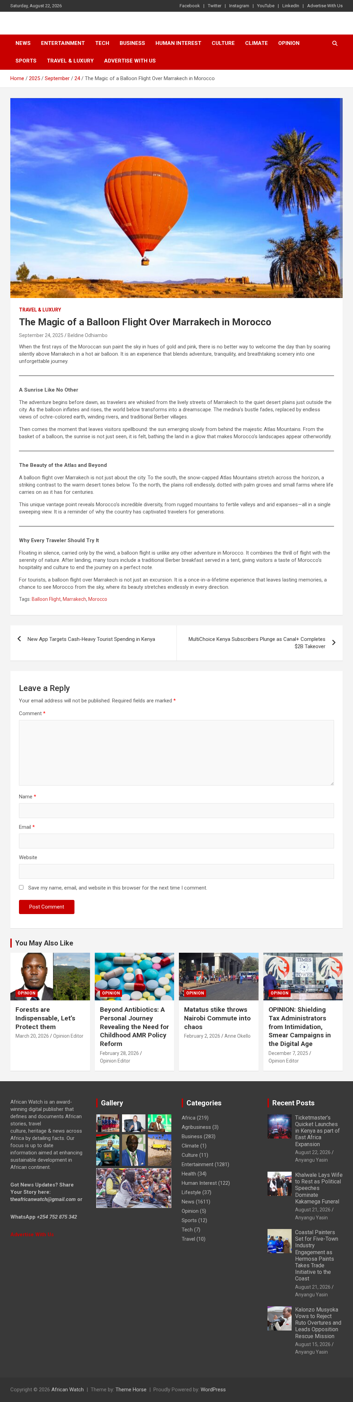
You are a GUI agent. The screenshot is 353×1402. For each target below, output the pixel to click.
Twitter (214, 5)
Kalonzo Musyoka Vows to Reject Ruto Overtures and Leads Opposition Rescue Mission (318, 1322)
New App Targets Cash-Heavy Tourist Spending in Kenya (91, 639)
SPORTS (26, 61)
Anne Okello (237, 1036)
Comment (32, 713)
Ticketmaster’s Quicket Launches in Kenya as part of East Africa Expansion (317, 1130)
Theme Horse (131, 1389)
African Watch (67, 1389)
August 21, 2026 (313, 1209)
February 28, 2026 (119, 1053)
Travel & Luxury (70, 61)
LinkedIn (290, 5)
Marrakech (74, 599)
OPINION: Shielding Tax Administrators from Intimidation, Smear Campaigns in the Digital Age (300, 1027)
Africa (188, 1118)
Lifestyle (191, 1192)
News (23, 43)
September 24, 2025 (41, 335)
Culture (223, 43)
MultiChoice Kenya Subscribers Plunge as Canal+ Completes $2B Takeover (257, 643)
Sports (189, 1220)
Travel (188, 1239)
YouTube (265, 5)
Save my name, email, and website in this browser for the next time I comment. (117, 888)
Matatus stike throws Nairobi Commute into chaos (217, 1018)
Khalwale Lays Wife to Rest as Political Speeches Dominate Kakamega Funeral (319, 1188)
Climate (256, 43)
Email (27, 827)
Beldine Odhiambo (88, 335)
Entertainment (63, 43)
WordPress (213, 1389)
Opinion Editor (68, 1036)
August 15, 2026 (313, 1344)
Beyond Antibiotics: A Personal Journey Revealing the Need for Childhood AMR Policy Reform (134, 1027)
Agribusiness (196, 1127)
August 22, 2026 (313, 1152)
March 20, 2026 (32, 1036)
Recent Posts (293, 1103)
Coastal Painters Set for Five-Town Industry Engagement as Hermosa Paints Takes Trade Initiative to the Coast (316, 1255)
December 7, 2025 (288, 1053)
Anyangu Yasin (311, 1160)
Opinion (289, 43)
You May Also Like (44, 943)
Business (132, 43)
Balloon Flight (46, 599)
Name (27, 797)
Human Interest (178, 43)
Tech (102, 43)
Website (28, 857)
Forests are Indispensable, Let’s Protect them (45, 1018)
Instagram (239, 5)
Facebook (190, 5)
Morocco (97, 599)
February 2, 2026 (202, 1036)
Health (189, 1174)
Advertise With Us (325, 5)
